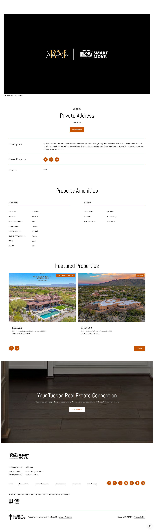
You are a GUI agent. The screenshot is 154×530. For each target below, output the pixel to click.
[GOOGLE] (143, 483)
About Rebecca (24, 484)
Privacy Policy (139, 517)
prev (11, 348)
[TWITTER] (126, 483)
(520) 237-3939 (15, 472)
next (17, 348)
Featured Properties (42, 484)
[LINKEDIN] (120, 483)
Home (11, 484)
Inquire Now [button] (77, 129)
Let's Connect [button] (77, 409)
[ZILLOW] (137, 483)
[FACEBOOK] (109, 483)
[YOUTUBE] (132, 483)
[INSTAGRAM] (115, 483)
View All (140, 348)
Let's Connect (92, 484)
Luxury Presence (65, 517)
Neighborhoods (61, 484)
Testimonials (76, 484)
